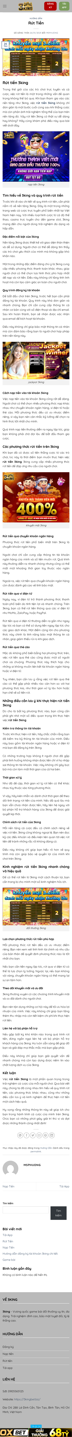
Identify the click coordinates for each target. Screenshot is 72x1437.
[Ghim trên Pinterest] (45, 1135)
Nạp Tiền (8, 1186)
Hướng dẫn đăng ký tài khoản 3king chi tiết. (30, 1253)
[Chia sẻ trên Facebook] (26, 1135)
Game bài (9, 1259)
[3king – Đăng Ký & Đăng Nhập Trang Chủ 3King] (25, 6)
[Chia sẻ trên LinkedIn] (52, 1135)
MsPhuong (52, 33)
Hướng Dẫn (36, 18)
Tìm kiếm (8, 1203)
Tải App (64, 1186)
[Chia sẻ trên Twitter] (33, 1135)
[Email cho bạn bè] (39, 1135)
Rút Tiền (8, 1241)
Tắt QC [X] (36, 1426)
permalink (36, 1151)
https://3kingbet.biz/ (27, 1399)
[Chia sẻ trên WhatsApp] (20, 1135)
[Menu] (5, 6)
